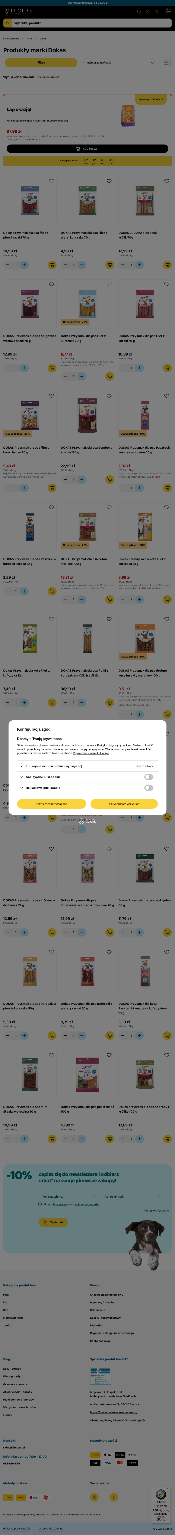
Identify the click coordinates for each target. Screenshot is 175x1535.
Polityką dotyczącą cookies (114, 745)
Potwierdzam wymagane (51, 803)
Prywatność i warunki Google (91, 753)
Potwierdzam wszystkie (124, 803)
